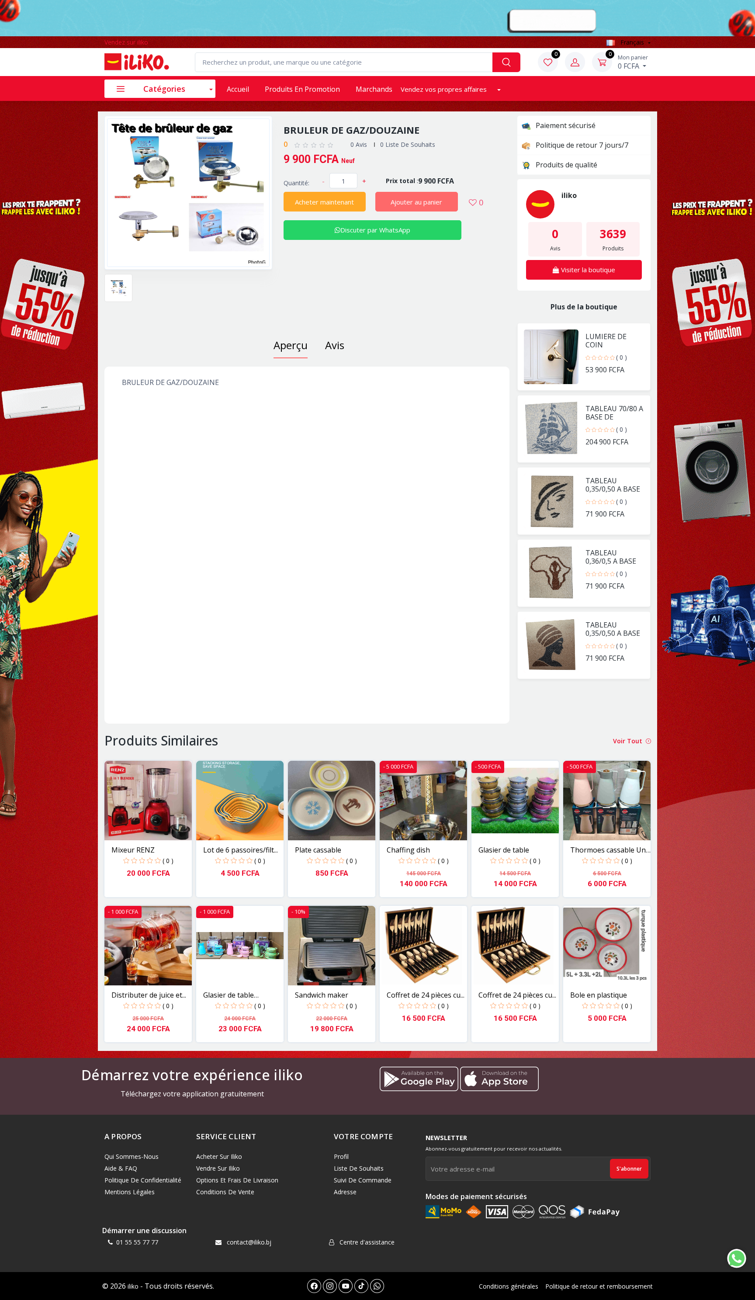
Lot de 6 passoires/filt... (240, 850)
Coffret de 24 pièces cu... (425, 995)
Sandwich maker (321, 995)
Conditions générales (508, 1286)
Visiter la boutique (587, 269)
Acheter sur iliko (219, 1156)
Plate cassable (318, 850)
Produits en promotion (302, 89)
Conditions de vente (225, 1192)
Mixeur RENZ (133, 850)
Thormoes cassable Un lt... (608, 850)
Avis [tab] (334, 345)
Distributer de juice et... (148, 995)
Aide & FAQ (120, 1168)
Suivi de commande (362, 1180)
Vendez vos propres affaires (444, 89)
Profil (341, 1156)
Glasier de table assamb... (228, 995)
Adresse (345, 1192)
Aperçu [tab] (291, 345)
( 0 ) (621, 357)
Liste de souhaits (359, 1168)
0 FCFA (633, 62)
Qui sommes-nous (131, 1156)
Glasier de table (503, 850)
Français (632, 42)
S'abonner (629, 1168)
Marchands (374, 89)
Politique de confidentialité (142, 1180)
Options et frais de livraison (237, 1180)
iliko (133, 1286)
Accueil (238, 89)
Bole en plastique (598, 995)
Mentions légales (129, 1192)
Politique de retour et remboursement (599, 1286)
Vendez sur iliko (126, 42)
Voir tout (628, 741)
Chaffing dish (408, 850)
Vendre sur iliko (218, 1168)
